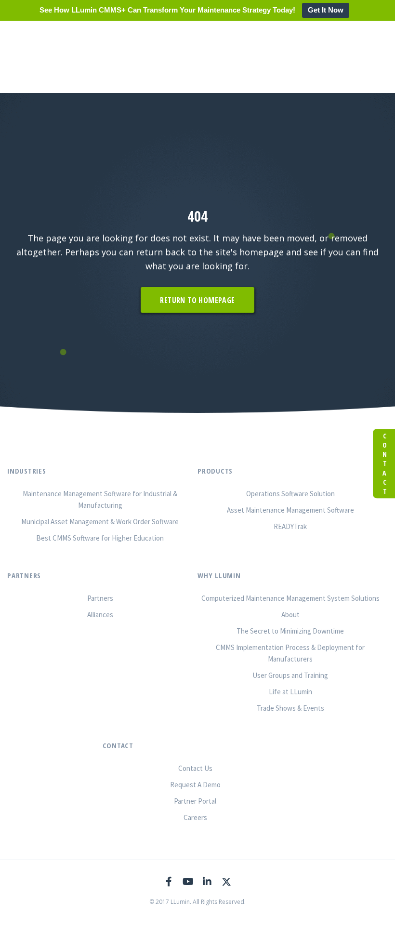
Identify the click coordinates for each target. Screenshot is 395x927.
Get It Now (325, 10)
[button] (197, 300)
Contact (384, 463)
